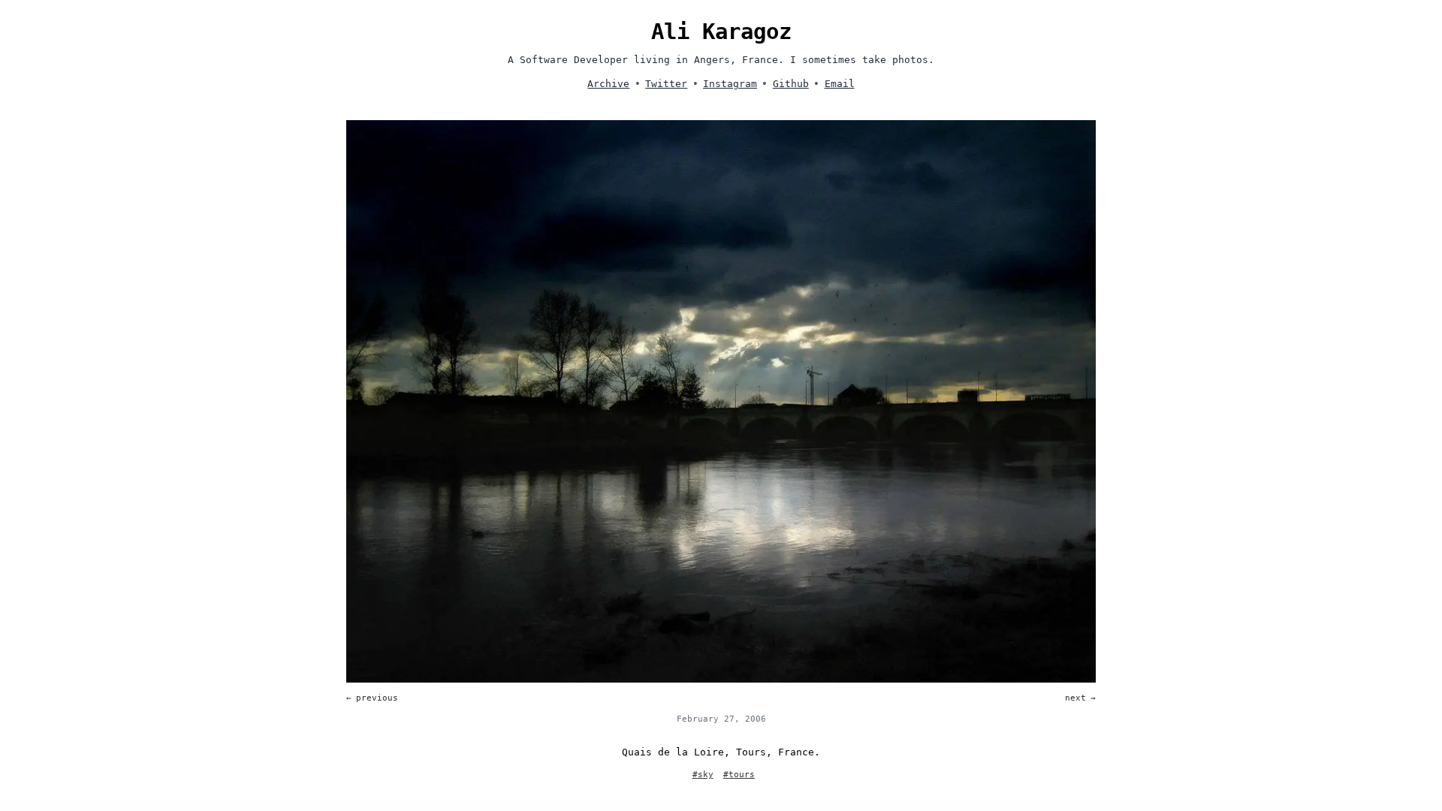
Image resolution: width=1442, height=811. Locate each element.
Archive (608, 83)
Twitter (666, 83)
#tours (739, 774)
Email (840, 83)
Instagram (730, 83)
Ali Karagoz (721, 31)
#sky (702, 774)
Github (791, 83)
